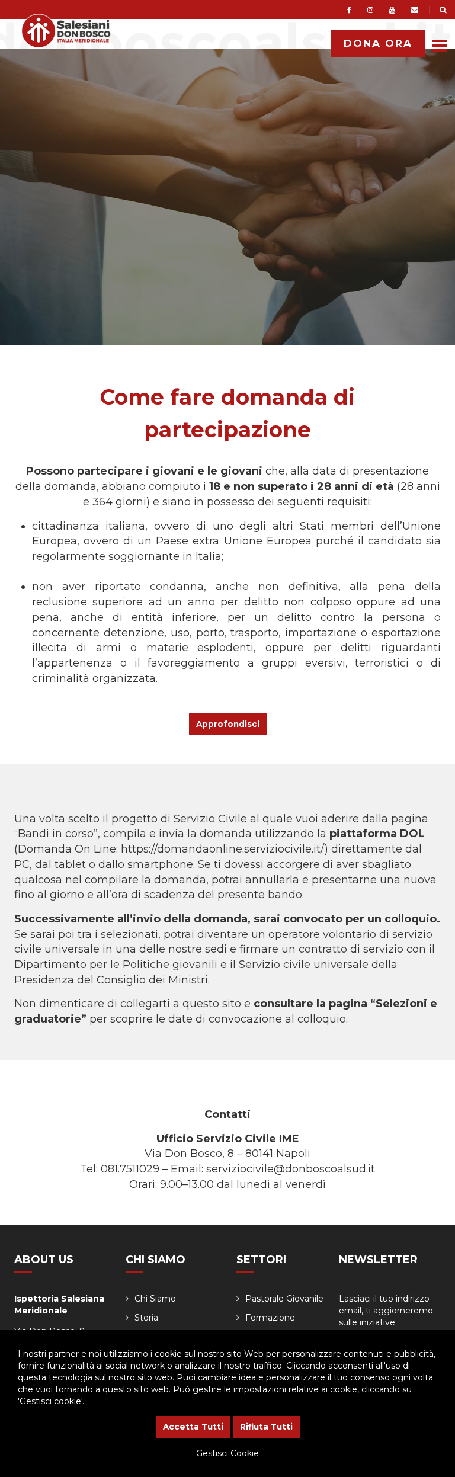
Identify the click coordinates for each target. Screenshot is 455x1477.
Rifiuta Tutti (266, 1426)
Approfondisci (227, 724)
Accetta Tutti (193, 1426)
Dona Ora (378, 43)
